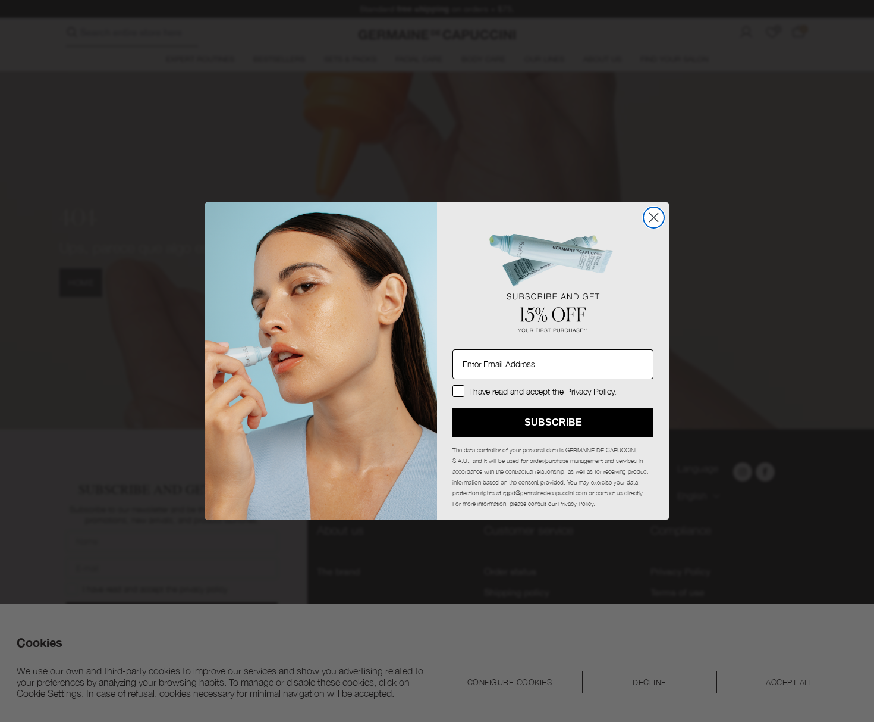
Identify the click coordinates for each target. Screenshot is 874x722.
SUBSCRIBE (553, 422)
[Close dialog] (653, 217)
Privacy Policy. (576, 503)
